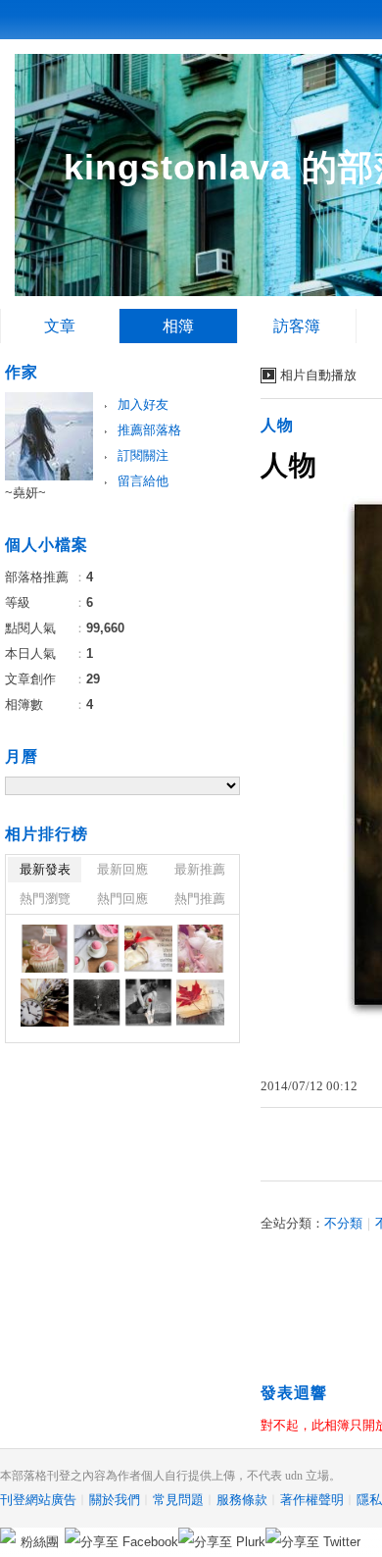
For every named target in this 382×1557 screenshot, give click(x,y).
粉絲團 (40, 1541)
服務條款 (241, 1499)
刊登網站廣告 (38, 1499)
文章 (59, 326)
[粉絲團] (8, 1535)
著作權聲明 (312, 1499)
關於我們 (114, 1499)
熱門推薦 (199, 898)
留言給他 (143, 481)
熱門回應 (122, 898)
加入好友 (143, 404)
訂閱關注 (143, 455)
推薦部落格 (149, 430)
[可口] (45, 949)
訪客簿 (296, 326)
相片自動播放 (318, 375)
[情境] (148, 949)
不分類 (343, 1223)
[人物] (200, 949)
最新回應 (122, 869)
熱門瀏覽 (45, 898)
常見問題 (178, 1499)
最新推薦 (199, 869)
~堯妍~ (25, 492)
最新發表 (45, 869)
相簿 (178, 326)
